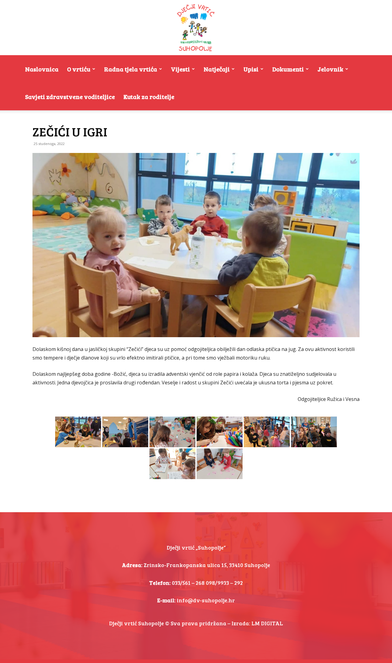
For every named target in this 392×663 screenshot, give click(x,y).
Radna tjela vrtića (130, 69)
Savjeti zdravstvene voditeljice (70, 96)
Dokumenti (288, 69)
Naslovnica (41, 69)
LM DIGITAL (267, 623)
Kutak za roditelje (148, 96)
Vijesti (180, 69)
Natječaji (217, 69)
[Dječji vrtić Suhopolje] (196, 27)
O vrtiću (78, 69)
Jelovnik (330, 69)
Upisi (250, 69)
